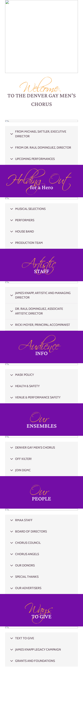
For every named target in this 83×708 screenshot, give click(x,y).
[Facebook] (38, 114)
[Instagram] (45, 114)
